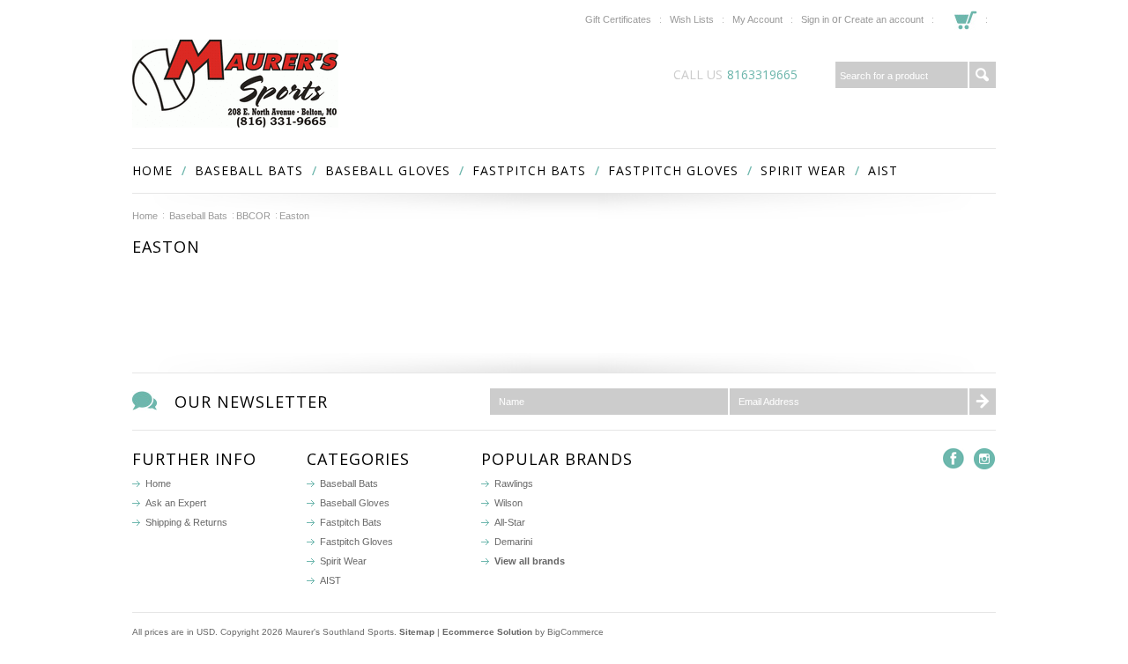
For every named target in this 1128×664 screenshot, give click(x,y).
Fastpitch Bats (529, 170)
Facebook (954, 459)
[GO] (982, 75)
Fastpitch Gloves (673, 170)
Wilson (508, 503)
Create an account (884, 19)
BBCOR (253, 215)
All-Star (509, 522)
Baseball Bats (249, 170)
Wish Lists (692, 19)
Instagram (985, 459)
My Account (757, 19)
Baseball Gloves (387, 170)
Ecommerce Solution (487, 632)
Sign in (815, 19)
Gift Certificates (618, 19)
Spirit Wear (803, 170)
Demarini (513, 541)
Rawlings (513, 483)
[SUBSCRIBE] (982, 401)
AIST (883, 170)
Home (145, 215)
